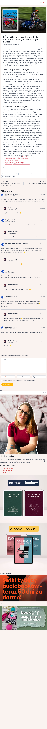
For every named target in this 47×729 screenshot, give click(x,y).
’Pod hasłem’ (25, 157)
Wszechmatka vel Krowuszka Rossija (15, 243)
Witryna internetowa (37, 377)
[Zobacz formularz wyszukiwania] (43, 2)
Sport (32, 173)
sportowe (37, 173)
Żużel (13, 176)
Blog (4, 35)
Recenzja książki (16, 158)
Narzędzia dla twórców (7, 468)
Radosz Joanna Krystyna (24, 173)
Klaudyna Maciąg (8, 44)
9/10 (3, 173)
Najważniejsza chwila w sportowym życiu (14, 162)
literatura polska (14, 173)
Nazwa (4, 377)
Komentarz (5, 359)
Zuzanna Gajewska (10, 296)
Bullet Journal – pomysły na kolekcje (37, 182)
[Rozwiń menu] (37, 2)
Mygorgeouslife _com (11, 194)
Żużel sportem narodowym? (11, 160)
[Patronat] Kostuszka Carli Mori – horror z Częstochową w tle (10, 183)
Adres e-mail (20, 377)
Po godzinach (13, 35)
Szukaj (1, 390)
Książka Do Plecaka (10, 220)
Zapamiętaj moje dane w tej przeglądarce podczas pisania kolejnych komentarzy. (19, 380)
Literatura (8, 35)
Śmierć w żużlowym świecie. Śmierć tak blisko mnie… (17, 164)
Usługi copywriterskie (7, 470)
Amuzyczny (8, 271)
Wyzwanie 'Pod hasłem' (6, 176)
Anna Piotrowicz (9, 327)
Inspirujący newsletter (7, 472)
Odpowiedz (42, 194)
